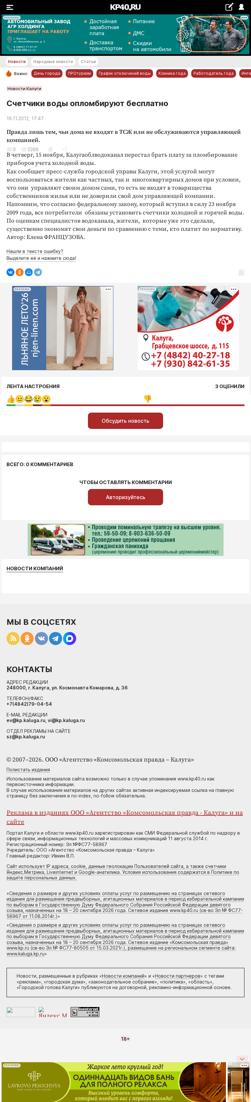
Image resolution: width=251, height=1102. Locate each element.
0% (11, 399)
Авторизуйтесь (125, 497)
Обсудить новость (125, 420)
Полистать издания (28, 769)
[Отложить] (50, 149)
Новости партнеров (177, 976)
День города (47, 73)
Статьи (88, 61)
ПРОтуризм (79, 73)
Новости (16, 61)
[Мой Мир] (29, 272)
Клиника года (172, 73)
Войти (241, 7)
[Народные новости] (229, 7)
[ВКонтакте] (10, 272)
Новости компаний (35, 569)
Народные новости (53, 61)
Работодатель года (213, 73)
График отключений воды (125, 73)
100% (147, 399)
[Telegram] (38, 272)
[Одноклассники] (20, 272)
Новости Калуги (24, 88)
